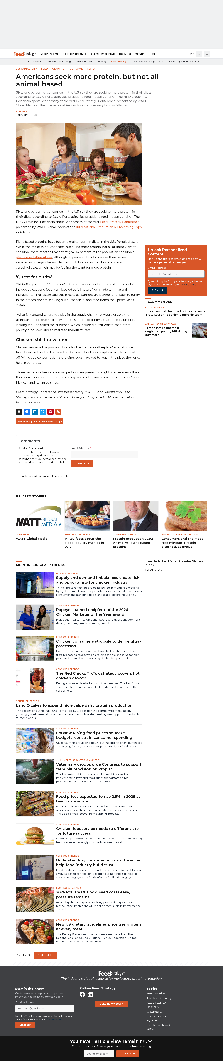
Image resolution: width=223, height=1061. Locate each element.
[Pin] (50, 412)
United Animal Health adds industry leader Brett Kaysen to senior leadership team (175, 313)
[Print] (19, 412)
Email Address (81, 448)
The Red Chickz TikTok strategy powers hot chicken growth (98, 675)
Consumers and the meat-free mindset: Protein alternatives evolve (183, 543)
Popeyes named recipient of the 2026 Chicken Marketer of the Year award (92, 612)
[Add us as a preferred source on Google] (58, 412)
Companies (22, 534)
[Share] (27, 412)
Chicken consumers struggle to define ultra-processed (98, 643)
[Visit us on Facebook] (82, 994)
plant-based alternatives (34, 257)
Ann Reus (22, 111)
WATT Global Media (31, 539)
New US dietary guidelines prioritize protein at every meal (98, 926)
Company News (154, 307)
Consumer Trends (83, 68)
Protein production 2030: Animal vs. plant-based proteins (133, 543)
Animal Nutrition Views (160, 324)
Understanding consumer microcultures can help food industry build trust (99, 862)
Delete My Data (111, 1003)
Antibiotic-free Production (180, 534)
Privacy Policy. (189, 284)
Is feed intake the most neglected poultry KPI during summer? (166, 331)
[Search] (199, 54)
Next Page (45, 955)
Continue (127, 1053)
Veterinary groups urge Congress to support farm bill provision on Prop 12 (98, 766)
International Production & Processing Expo (109, 227)
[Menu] (207, 54)
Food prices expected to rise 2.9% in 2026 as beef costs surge (98, 798)
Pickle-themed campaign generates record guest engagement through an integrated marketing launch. (98, 621)
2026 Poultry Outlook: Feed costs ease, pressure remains (93, 894)
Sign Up (157, 290)
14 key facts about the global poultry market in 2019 (84, 543)
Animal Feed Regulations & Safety (78, 760)
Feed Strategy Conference (119, 222)
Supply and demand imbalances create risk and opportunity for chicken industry (97, 579)
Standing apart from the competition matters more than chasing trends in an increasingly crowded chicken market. (99, 840)
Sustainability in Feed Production (41, 68)
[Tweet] (43, 412)
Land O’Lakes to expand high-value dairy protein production (74, 705)
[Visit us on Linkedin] (90, 994)
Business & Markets (77, 534)
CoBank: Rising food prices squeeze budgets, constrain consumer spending (94, 735)
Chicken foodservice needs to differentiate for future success (97, 831)
